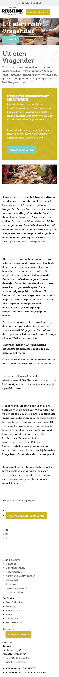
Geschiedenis (14, 571)
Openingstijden (15, 567)
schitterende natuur (18, 217)
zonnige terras (36, 241)
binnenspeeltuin (18, 442)
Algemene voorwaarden (20, 575)
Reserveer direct (35, 12)
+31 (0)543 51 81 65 (31, 3)
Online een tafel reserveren (26, 515)
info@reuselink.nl (16, 661)
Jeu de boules (14, 610)
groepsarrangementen (22, 479)
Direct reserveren (21, 149)
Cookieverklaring (16, 592)
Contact (11, 39)
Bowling (11, 606)
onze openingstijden (22, 500)
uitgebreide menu (12, 275)
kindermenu (45, 363)
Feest (9, 614)
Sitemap (11, 584)
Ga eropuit (12, 618)
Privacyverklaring (16, 587)
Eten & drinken (15, 602)
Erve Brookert (14, 622)
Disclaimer (12, 579)
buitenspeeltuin (19, 450)
